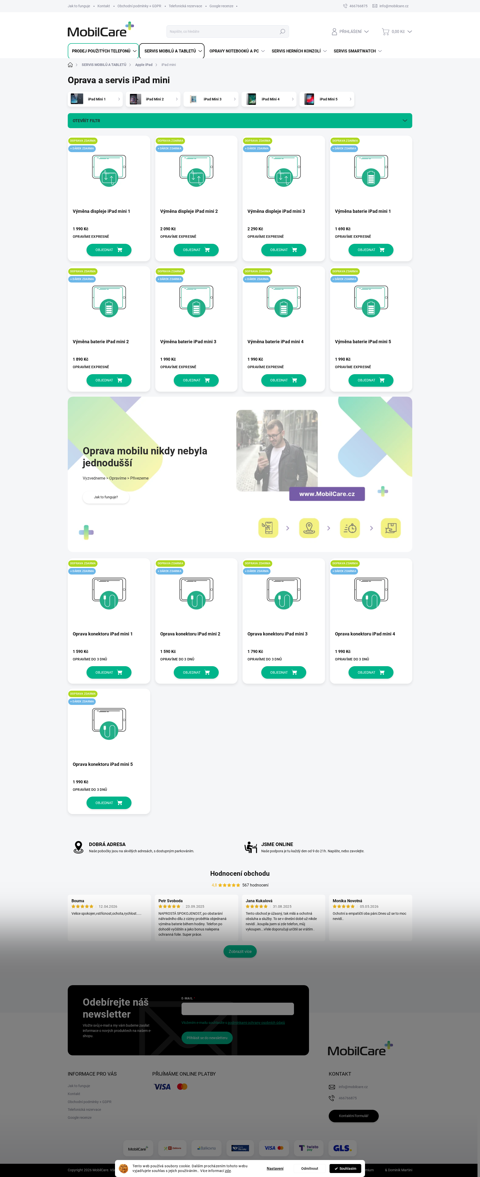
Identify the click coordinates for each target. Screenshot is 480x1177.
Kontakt (104, 6)
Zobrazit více (240, 951)
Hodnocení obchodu (240, 873)
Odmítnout (309, 1169)
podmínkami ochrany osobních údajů (256, 1023)
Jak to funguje (79, 6)
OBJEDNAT (104, 250)
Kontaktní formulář (353, 1116)
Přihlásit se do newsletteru (207, 1038)
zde (228, 1171)
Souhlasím (348, 1169)
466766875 (359, 6)
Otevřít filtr (86, 120)
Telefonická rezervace (185, 6)
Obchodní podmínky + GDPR (139, 6)
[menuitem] (103, 51)
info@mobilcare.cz (353, 1087)
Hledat (283, 31)
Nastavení (275, 1168)
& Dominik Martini (398, 1170)
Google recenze (221, 6)
